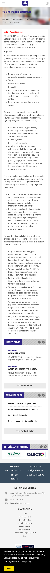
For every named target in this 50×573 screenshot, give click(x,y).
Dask (25, 536)
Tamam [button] (9, 568)
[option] (25, 356)
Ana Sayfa (5, 19)
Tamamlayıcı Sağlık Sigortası (25, 533)
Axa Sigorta (31, 19)
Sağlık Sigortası (25, 530)
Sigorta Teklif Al (35, 475)
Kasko (25, 514)
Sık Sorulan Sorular (15, 471)
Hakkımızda (35, 466)
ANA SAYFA (14, 466)
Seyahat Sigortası (25, 523)
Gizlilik (14, 479)
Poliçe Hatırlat (35, 471)
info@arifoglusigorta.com (20, 503)
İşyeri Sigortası (25, 520)
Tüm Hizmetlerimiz (25, 385)
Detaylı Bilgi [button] (26, 561)
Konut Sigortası (25, 526)
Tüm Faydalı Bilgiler (25, 431)
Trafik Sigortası (25, 517)
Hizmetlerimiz (18, 19)
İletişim (14, 475)
